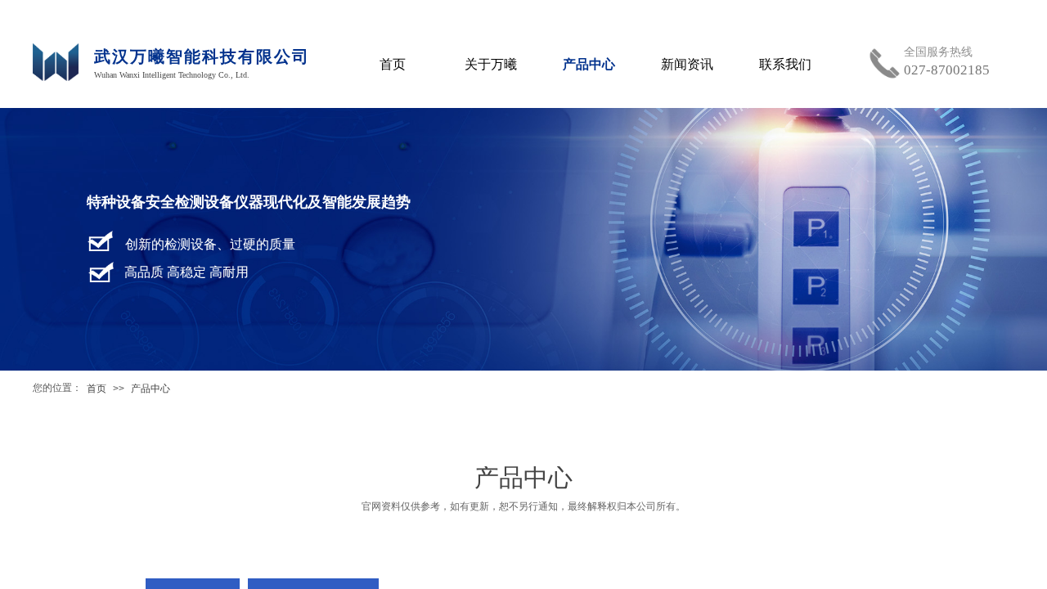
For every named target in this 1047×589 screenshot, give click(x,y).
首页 (96, 388)
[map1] (57, 67)
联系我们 (785, 64)
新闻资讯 (687, 64)
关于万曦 (491, 64)
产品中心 (150, 388)
